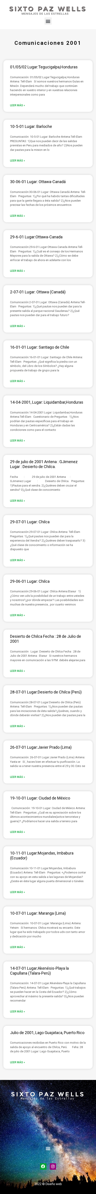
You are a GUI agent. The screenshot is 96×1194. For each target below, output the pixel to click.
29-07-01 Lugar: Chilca (30, 521)
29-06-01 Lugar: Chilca (30, 581)
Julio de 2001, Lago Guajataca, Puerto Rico (47, 1032)
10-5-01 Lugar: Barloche (31, 126)
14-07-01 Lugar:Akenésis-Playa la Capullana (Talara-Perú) (39, 970)
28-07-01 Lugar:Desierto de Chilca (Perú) (46, 692)
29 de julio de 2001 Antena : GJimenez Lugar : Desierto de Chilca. (44, 464)
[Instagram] (53, 1166)
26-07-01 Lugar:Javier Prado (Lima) (41, 747)
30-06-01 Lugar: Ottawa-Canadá (38, 181)
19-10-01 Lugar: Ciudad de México (40, 798)
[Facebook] (43, 1166)
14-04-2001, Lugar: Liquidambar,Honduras (46, 402)
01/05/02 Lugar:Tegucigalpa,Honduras (44, 67)
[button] (48, 21)
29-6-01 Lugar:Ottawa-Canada (36, 237)
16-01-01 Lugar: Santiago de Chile (39, 347)
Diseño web (54, 1184)
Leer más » (17, 105)
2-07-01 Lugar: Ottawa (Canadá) (38, 292)
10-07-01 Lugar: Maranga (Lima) (38, 913)
